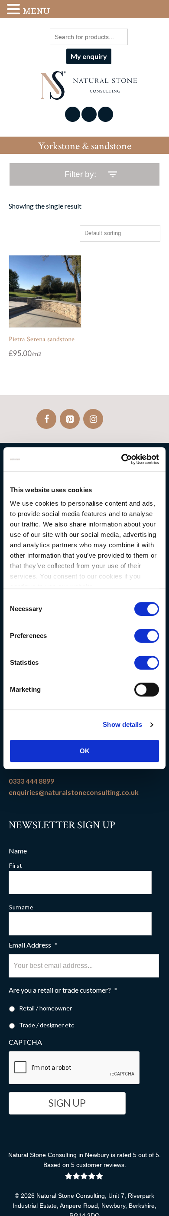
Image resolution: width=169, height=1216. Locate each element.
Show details (122, 724)
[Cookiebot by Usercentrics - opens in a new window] (121, 459)
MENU (36, 11)
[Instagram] (93, 419)
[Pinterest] (70, 419)
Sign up (67, 1103)
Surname (21, 907)
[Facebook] (46, 419)
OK (85, 751)
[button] (15, 9)
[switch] (146, 636)
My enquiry (89, 56)
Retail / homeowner (45, 1008)
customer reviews (100, 1164)
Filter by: (80, 174)
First (15, 865)
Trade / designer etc (46, 1025)
